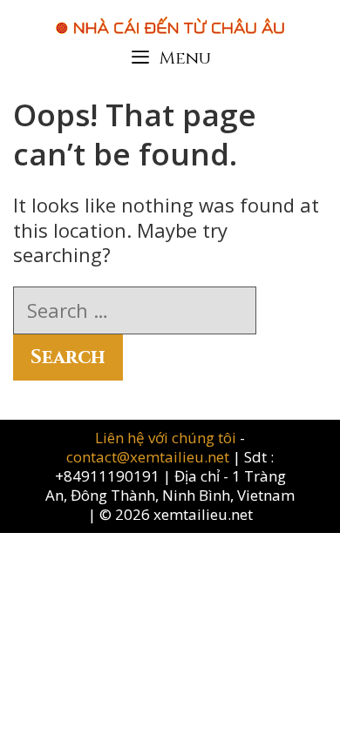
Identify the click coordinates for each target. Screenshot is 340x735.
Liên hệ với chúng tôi (167, 438)
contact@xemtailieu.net (147, 457)
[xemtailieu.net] (170, 16)
